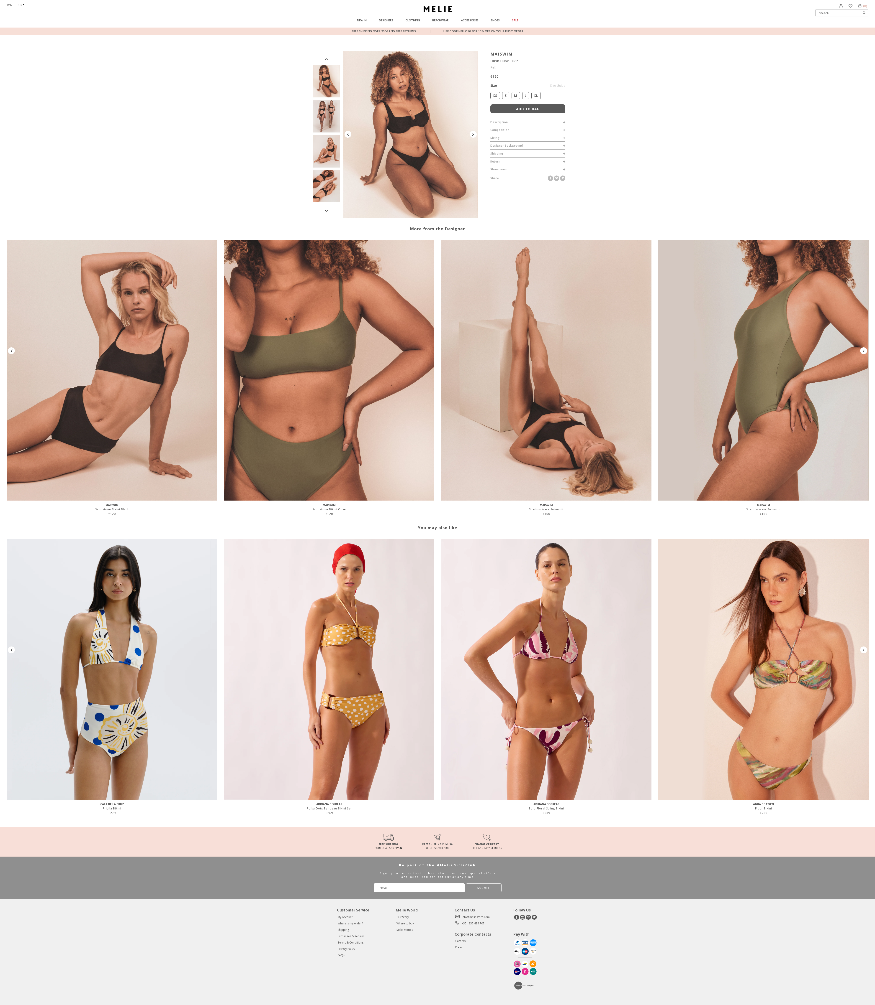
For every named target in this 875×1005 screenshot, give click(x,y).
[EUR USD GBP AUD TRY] (22, 3)
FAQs (341, 955)
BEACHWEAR (440, 20)
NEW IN (362, 20)
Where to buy (405, 923)
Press (458, 947)
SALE (515, 20)
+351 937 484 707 (473, 923)
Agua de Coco (763, 804)
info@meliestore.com (476, 917)
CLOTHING (413, 20)
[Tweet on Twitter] (557, 178)
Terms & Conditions (350, 942)
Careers (460, 941)
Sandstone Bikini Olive (329, 509)
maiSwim (501, 54)
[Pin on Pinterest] (562, 178)
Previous (326, 59)
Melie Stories (404, 930)
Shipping (343, 930)
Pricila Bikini (112, 808)
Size (527, 85)
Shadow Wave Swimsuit (546, 509)
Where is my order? (350, 923)
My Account (345, 917)
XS (495, 95)
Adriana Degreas (329, 804)
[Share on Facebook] (551, 178)
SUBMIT (483, 888)
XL (536, 95)
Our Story (402, 917)
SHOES (495, 20)
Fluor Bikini (763, 808)
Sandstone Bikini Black (112, 509)
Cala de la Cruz (112, 804)
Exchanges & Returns (351, 936)
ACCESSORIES (470, 20)
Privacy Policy (346, 949)
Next (326, 210)
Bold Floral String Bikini (546, 808)
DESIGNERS (386, 20)
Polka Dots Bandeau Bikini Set (329, 808)
